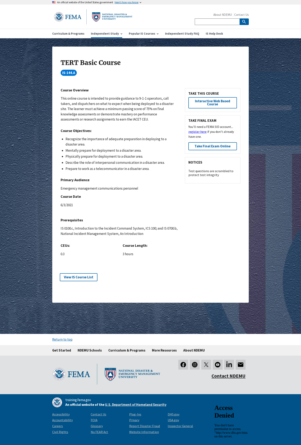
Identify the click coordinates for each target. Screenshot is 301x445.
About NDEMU (222, 14)
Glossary (97, 426)
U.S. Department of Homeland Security (135, 404)
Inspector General (180, 426)
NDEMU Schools (90, 350)
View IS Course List (78, 277)
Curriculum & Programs (126, 350)
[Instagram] (195, 365)
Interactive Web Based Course (212, 102)
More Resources (164, 350)
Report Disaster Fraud (144, 426)
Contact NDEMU (229, 376)
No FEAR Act (99, 432)
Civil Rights (60, 432)
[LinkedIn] (229, 365)
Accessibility (61, 414)
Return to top (62, 339)
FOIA (94, 420)
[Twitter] (206, 365)
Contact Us (241, 14)
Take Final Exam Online (213, 146)
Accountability (62, 420)
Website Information (144, 432)
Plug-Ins (135, 414)
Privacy (134, 420)
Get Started (61, 350)
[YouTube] (218, 365)
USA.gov (173, 420)
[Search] (244, 21)
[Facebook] (183, 365)
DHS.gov (173, 414)
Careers (57, 426)
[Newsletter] (241, 365)
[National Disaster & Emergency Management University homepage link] (93, 23)
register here (197, 132)
